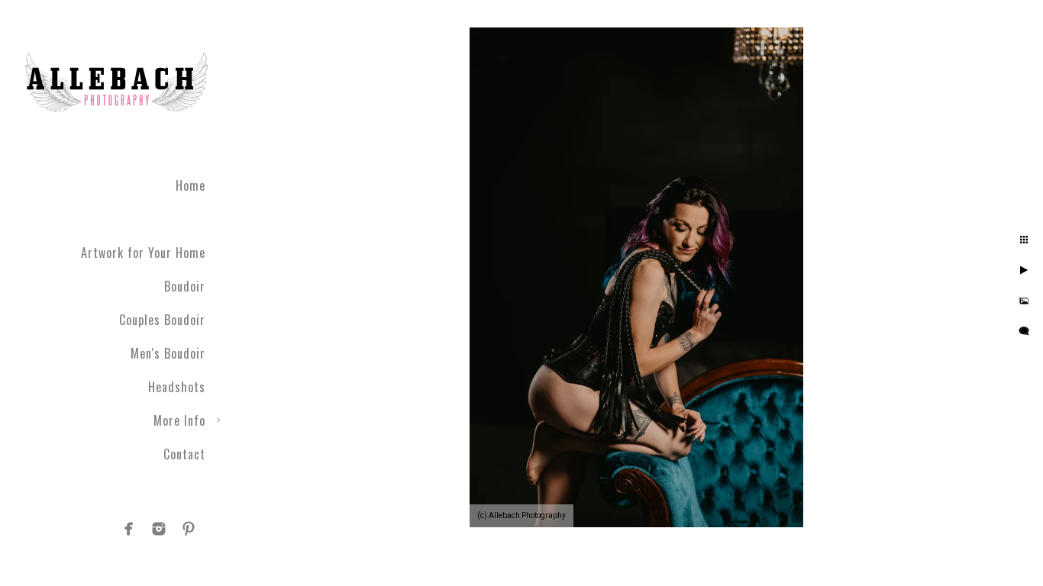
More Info (179, 420)
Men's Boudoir (168, 353)
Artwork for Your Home (143, 252)
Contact (184, 454)
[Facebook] (129, 529)
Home (190, 185)
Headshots (176, 387)
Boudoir (184, 286)
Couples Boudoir (162, 320)
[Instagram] (159, 529)
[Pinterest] (189, 529)
